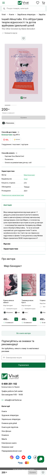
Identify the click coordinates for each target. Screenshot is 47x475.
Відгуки (7, 244)
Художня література (10, 415)
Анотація (8, 205)
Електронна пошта (14, 357)
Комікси (5, 435)
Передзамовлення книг (12, 451)
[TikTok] (35, 457)
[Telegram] (29, 457)
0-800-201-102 (9, 383)
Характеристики (11, 249)
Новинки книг (7, 447)
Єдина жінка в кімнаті (8, 301)
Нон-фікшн (6, 431)
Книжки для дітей (9, 423)
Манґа (4, 439)
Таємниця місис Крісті (27, 301)
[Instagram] (11, 457)
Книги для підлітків (10, 427)
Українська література (11, 419)
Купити (24, 118)
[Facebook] (17, 457)
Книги (4, 411)
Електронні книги (9, 443)
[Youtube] (23, 457)
